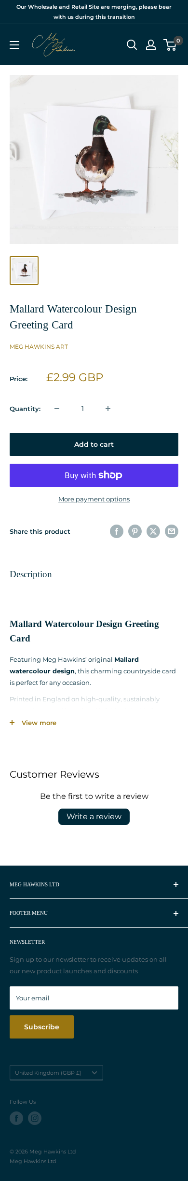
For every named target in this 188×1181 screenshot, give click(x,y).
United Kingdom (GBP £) (48, 1072)
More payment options (94, 499)
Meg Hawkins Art (39, 346)
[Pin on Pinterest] (135, 531)
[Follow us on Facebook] (16, 1118)
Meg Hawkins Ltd (33, 1161)
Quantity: (25, 409)
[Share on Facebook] (116, 531)
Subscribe (41, 1027)
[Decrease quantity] (57, 408)
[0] (170, 45)
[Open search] (132, 45)
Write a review (94, 816)
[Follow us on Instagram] (34, 1118)
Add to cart (94, 444)
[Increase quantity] (108, 408)
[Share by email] (171, 531)
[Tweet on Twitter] (153, 531)
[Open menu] (14, 45)
